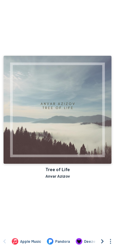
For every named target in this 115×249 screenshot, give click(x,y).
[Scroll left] (4, 241)
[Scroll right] (102, 241)
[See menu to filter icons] (110, 241)
